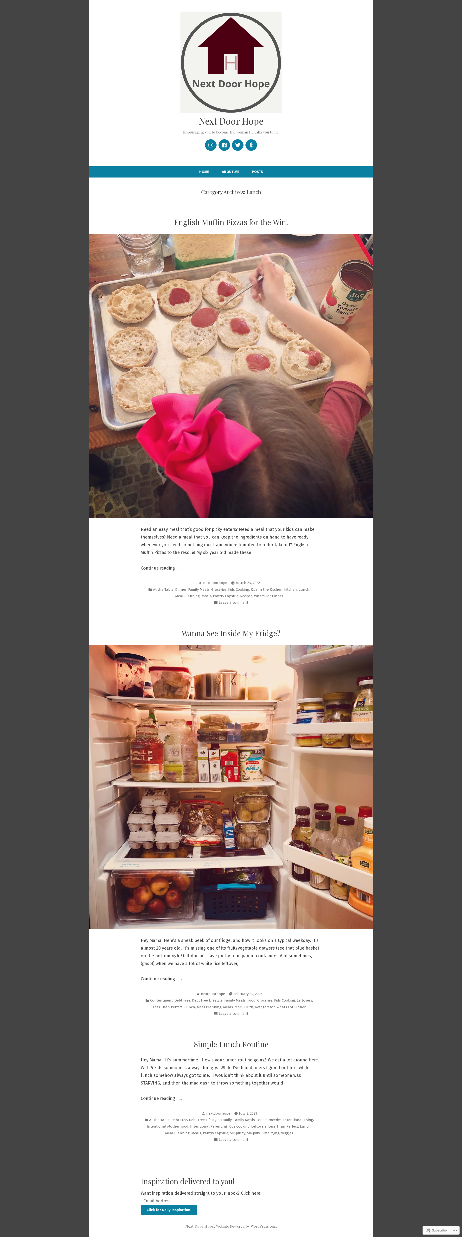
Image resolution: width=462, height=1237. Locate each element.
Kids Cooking (238, 589)
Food (251, 1000)
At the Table (163, 589)
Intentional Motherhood (167, 1126)
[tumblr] (251, 145)
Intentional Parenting (208, 1126)
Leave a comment (233, 603)
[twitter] (238, 145)
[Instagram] (211, 145)
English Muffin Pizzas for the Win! (231, 222)
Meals (206, 596)
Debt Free (182, 1000)
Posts (257, 172)
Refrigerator (265, 1007)
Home (204, 172)
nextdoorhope (215, 583)
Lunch (304, 589)
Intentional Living (298, 1120)
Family (226, 1120)
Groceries (218, 589)
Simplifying (270, 1133)
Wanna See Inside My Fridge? (231, 633)
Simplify (253, 1133)
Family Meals (199, 589)
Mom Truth (244, 1007)
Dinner (180, 589)
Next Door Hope (231, 121)
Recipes (246, 596)
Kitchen (290, 589)
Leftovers (304, 1000)
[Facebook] (224, 145)
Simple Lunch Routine (231, 1044)
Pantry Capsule (225, 596)
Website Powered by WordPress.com (246, 1226)
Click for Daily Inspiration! (169, 1210)
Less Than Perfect (168, 1007)
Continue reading (158, 568)
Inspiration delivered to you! (188, 1181)
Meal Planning (187, 596)
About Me (230, 172)
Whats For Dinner (268, 596)
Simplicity (237, 1133)
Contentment (161, 1000)
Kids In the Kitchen (266, 589)
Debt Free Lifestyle (207, 1000)
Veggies (287, 1133)
